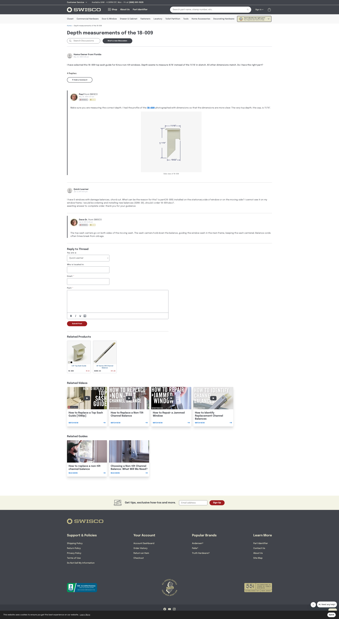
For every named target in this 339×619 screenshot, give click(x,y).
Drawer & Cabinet (128, 19)
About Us (258, 553)
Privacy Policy (74, 553)
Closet (70, 19)
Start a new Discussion (117, 41)
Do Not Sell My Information (81, 563)
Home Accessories (201, 19)
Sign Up (217, 503)
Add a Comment (80, 80)
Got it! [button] (331, 615)
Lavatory (158, 19)
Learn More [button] (85, 615)
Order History (140, 548)
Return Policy (74, 548)
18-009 (151, 108)
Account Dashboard (143, 543)
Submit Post (77, 324)
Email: (70, 276)
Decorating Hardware (223, 19)
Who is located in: (75, 265)
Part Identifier (260, 543)
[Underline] (80, 316)
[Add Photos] (85, 316)
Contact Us (259, 548)
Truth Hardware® (201, 553)
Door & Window (109, 19)
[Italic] (75, 316)
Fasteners (145, 19)
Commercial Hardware (88, 19)
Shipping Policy (75, 543)
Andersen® (197, 543)
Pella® (195, 548)
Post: (69, 288)
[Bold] (71, 316)
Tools (185, 19)
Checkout (138, 558)
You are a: (72, 253)
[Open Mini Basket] (270, 9)
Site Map (257, 558)
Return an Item (141, 553)
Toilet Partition (172, 19)
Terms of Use (74, 558)
